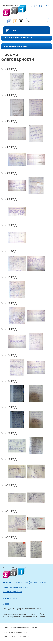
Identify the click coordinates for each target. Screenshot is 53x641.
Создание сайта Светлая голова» (16, 636)
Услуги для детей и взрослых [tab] (18, 37)
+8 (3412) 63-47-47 (13, 582)
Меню (15, 30)
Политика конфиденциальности (15, 632)
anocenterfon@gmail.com (12, 592)
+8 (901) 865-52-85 (35, 582)
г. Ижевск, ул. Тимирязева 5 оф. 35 (16, 587)
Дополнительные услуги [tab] (15, 46)
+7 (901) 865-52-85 (39, 6)
